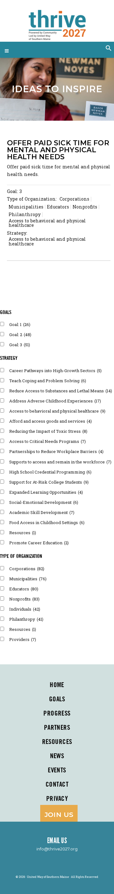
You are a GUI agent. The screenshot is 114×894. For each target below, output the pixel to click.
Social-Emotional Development (43, 502)
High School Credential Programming (50, 472)
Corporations (26, 568)
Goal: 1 (19, 324)
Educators (23, 589)
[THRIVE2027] (57, 22)
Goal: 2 (20, 334)
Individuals (24, 609)
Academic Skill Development (41, 512)
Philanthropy (26, 619)
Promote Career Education (39, 543)
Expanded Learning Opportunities (46, 492)
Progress (56, 713)
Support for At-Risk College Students (49, 482)
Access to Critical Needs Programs (47, 441)
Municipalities (28, 579)
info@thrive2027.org (57, 848)
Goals (57, 699)
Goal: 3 (14, 191)
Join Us (59, 814)
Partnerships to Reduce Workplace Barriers (56, 451)
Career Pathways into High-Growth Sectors (55, 370)
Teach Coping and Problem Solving (47, 381)
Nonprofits (24, 599)
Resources (22, 532)
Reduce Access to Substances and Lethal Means (60, 391)
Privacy (57, 798)
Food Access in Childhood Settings (47, 522)
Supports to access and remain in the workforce (60, 462)
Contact (57, 784)
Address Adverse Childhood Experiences (55, 401)
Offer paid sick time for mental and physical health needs (58, 150)
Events (57, 770)
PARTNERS (57, 727)
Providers (22, 639)
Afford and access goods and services (50, 421)
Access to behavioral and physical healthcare (57, 411)
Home (57, 685)
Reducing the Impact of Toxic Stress (48, 431)
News (57, 756)
